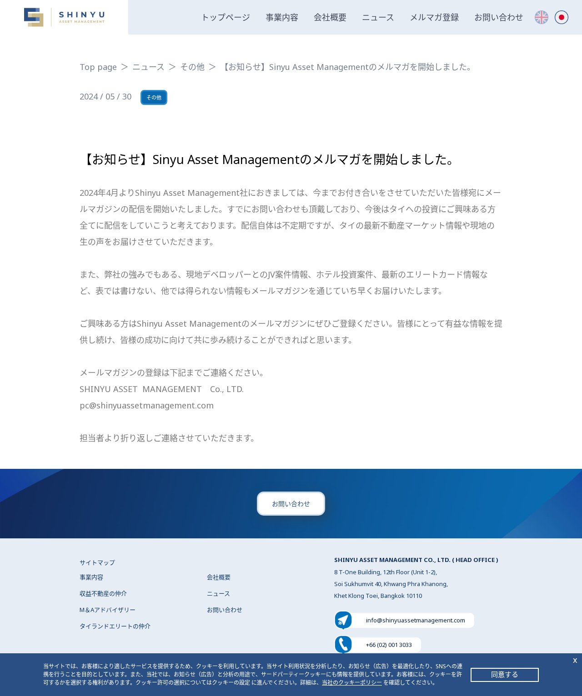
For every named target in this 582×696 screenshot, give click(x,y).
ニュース (378, 17)
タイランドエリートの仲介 (115, 626)
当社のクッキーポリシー (352, 682)
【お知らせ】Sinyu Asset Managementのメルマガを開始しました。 (347, 66)
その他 (192, 66)
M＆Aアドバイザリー (107, 610)
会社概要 (330, 17)
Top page (98, 66)
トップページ (225, 17)
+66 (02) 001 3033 (389, 645)
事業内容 (282, 17)
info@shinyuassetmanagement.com (415, 620)
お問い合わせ (498, 17)
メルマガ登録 (434, 17)
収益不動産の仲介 (103, 593)
